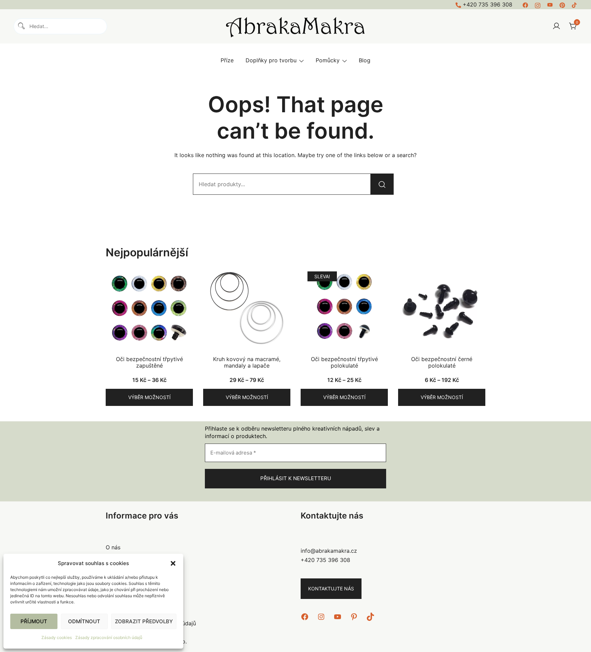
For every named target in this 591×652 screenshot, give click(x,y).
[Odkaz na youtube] (550, 4)
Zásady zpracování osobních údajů (108, 637)
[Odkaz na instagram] (537, 4)
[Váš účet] (556, 26)
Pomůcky (328, 60)
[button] (173, 563)
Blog (364, 60)
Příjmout (34, 621)
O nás (113, 547)
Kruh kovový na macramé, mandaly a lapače (246, 362)
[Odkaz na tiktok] (574, 4)
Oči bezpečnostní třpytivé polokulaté (344, 362)
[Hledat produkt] (382, 184)
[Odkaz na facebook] (525, 4)
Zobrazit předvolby (144, 621)
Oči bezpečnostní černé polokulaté (441, 362)
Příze (227, 60)
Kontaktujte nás (331, 588)
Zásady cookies (56, 637)
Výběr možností (149, 397)
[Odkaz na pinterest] (562, 4)
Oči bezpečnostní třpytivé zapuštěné (149, 362)
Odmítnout (84, 621)
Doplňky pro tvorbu (271, 60)
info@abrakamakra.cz (329, 550)
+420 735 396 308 (487, 4)
